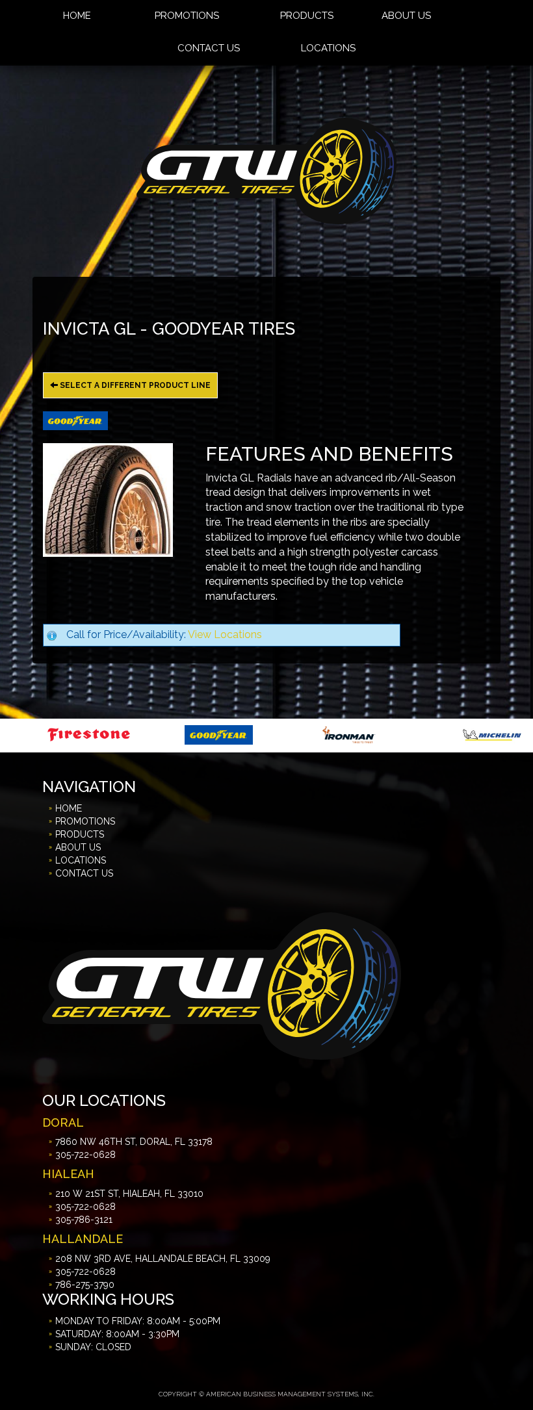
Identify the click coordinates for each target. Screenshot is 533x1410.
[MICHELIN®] (405, 734)
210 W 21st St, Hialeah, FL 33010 (129, 1193)
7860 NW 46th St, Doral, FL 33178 (134, 1141)
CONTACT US (208, 48)
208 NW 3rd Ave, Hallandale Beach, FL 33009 (162, 1258)
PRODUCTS (79, 834)
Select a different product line (134, 385)
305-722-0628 (85, 1154)
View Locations (225, 634)
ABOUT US (78, 847)
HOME (68, 808)
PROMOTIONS (85, 821)
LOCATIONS (328, 48)
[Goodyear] (132, 734)
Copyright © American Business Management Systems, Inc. (266, 1394)
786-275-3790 (84, 1284)
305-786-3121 (83, 1219)
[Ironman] (262, 734)
